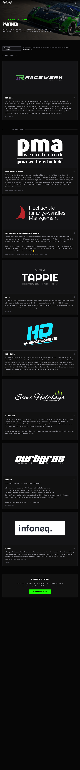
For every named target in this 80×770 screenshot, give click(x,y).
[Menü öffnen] (76, 3)
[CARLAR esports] (7, 3)
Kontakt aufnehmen (40, 592)
